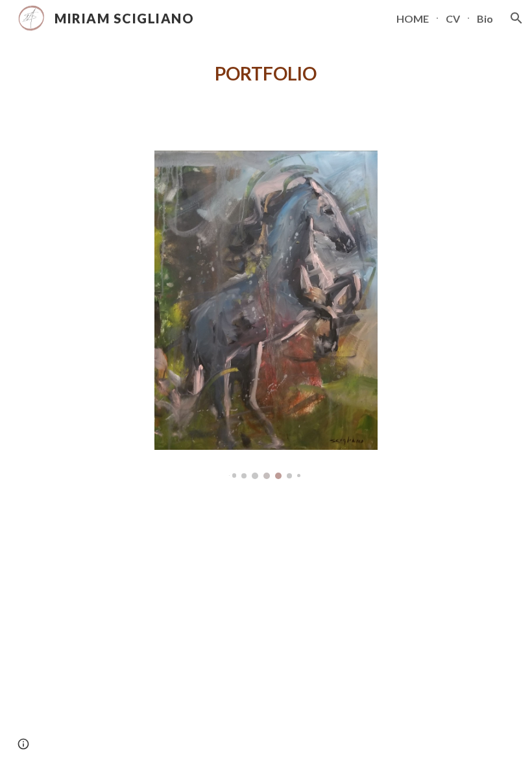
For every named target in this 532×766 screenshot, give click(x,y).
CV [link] (453, 18)
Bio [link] (485, 18)
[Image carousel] (266, 315)
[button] (516, 18)
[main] (266, 74)
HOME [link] (412, 18)
